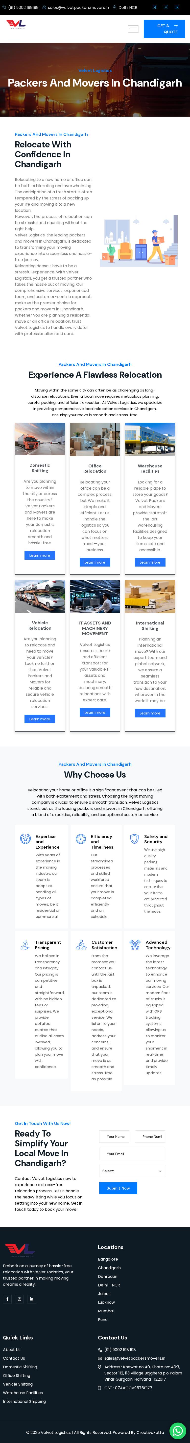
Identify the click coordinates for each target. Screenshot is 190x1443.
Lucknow (106, 1302)
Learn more (39, 555)
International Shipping (24, 1401)
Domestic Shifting (20, 1367)
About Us (12, 1350)
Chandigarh (109, 1268)
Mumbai (106, 1311)
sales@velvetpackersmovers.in (134, 1358)
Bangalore (108, 1259)
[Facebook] (155, 7)
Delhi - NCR (109, 1285)
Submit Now (118, 1188)
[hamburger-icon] (133, 29)
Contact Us (14, 1358)
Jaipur (104, 1294)
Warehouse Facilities (23, 1393)
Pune (103, 1319)
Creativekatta (150, 1432)
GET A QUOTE (167, 29)
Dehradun (107, 1276)
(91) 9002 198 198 (120, 1350)
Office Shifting (16, 1375)
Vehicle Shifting (18, 1384)
